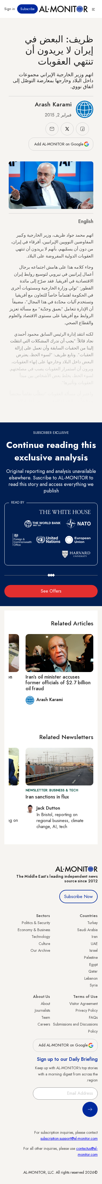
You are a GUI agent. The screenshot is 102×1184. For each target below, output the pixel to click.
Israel (93, 950)
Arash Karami (53, 104)
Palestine (91, 957)
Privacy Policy (87, 1010)
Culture (44, 943)
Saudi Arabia (87, 929)
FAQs (93, 1017)
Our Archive (40, 950)
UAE (94, 943)
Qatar (93, 971)
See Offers (51, 591)
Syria (94, 985)
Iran (95, 936)
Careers (44, 1024)
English (85, 221)
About (45, 1003)
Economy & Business (34, 929)
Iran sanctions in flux (47, 796)
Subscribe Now (78, 896)
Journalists (42, 1010)
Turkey (92, 922)
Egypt (93, 964)
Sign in (9, 9)
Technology (41, 936)
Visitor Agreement (83, 1003)
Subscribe (27, 9)
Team (45, 1017)
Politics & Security (36, 922)
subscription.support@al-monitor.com (69, 1138)
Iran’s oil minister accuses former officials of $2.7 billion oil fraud (58, 682)
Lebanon (91, 978)
